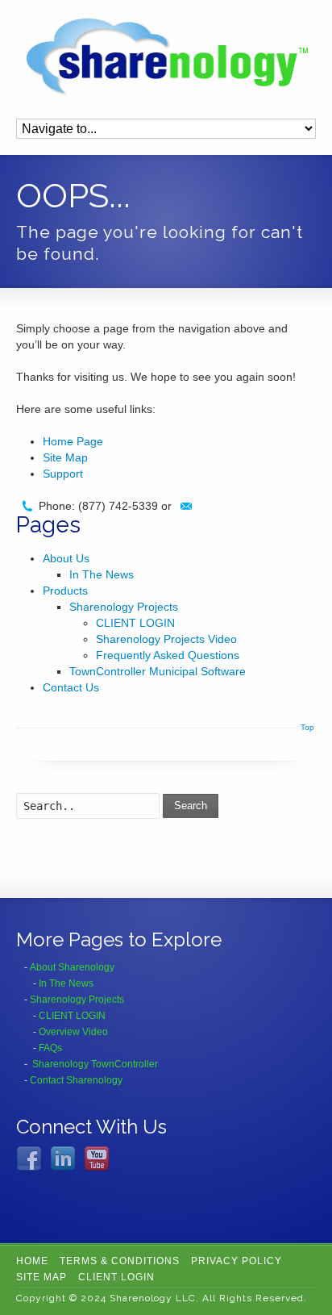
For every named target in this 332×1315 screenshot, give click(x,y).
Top (307, 727)
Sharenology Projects (123, 606)
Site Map (65, 457)
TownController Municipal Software (157, 671)
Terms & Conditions (120, 1261)
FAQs (50, 1048)
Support (63, 473)
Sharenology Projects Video (166, 638)
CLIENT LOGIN (135, 622)
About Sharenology (72, 967)
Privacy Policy (236, 1261)
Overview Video (73, 1031)
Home (32, 1261)
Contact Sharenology (76, 1080)
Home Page (73, 441)
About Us (66, 558)
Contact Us (71, 687)
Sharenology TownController (95, 1064)
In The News (101, 574)
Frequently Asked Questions (167, 655)
